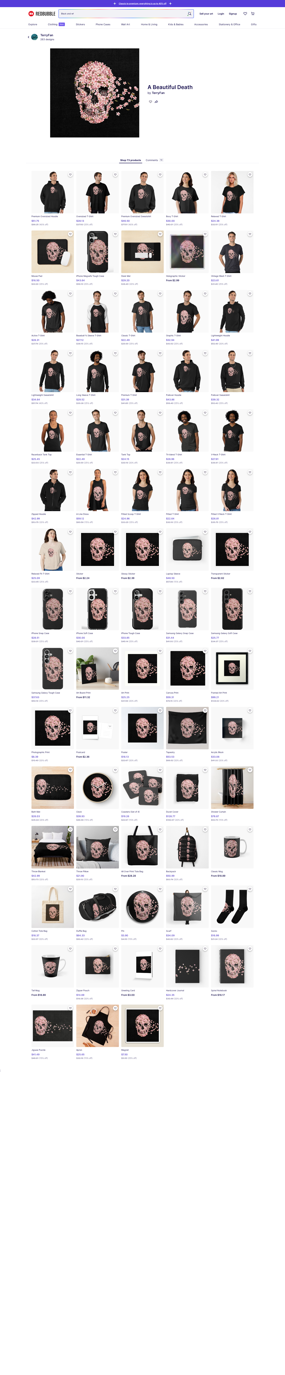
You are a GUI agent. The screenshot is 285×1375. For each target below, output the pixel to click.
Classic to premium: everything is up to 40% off (142, 3)
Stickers (80, 24)
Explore (32, 24)
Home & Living (149, 24)
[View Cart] (252, 13)
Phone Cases (103, 24)
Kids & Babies (175, 24)
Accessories (201, 24)
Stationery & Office (229, 24)
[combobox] (126, 13)
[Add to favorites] (150, 102)
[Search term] (189, 14)
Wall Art (125, 24)
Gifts (253, 24)
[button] (142, 3)
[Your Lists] (245, 13)
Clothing (56, 24)
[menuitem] (32, 24)
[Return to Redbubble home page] (41, 13)
